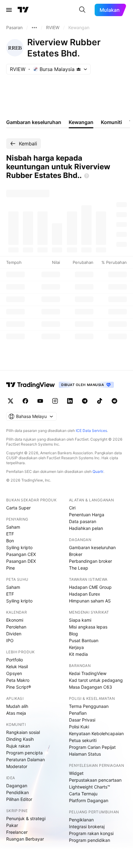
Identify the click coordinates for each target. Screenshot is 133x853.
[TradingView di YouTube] (40, 401)
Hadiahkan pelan (86, 528)
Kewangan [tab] (81, 122)
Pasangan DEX (21, 561)
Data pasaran (82, 521)
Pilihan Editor (19, 799)
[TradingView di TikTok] (99, 401)
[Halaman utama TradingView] (30, 384)
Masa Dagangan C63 (90, 687)
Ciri (72, 507)
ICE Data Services (91, 430)
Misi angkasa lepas (88, 626)
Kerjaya (76, 647)
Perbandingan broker (90, 561)
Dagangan (16, 785)
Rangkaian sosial (23, 732)
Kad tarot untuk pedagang (96, 680)
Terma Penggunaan (89, 706)
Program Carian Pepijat (92, 747)
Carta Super (18, 507)
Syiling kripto (19, 547)
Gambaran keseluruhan (92, 547)
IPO (10, 640)
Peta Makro (17, 680)
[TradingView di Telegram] (84, 401)
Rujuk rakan (18, 746)
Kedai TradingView (87, 673)
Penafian (78, 713)
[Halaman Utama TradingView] (23, 10)
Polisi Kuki (79, 726)
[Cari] (82, 10)
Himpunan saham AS (90, 600)
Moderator (16, 766)
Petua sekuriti (83, 740)
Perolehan (16, 626)
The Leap (78, 568)
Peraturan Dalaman (25, 759)
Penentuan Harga (86, 514)
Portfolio (14, 659)
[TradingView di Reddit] (114, 401)
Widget (76, 773)
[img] (78, 69)
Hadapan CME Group (90, 587)
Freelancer (17, 832)
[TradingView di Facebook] (25, 401)
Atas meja (16, 713)
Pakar (12, 825)
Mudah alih (17, 706)
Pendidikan (17, 792)
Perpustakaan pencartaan (95, 780)
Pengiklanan (81, 819)
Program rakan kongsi (91, 833)
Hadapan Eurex (84, 594)
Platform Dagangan (88, 800)
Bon (10, 540)
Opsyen (14, 673)
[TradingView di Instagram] (55, 401)
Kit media (78, 654)
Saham (13, 527)
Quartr (97, 471)
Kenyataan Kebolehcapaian (96, 733)
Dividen (13, 633)
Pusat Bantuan (83, 640)
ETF (10, 533)
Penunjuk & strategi (25, 818)
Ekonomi (14, 620)
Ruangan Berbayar (25, 839)
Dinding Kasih (20, 739)
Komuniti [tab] (111, 122)
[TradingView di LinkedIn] (70, 401)
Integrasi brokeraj (87, 826)
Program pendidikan (89, 840)
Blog (73, 633)
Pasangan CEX (21, 554)
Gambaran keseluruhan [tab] (33, 122)
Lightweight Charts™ (89, 786)
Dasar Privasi (82, 719)
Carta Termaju (83, 793)
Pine (10, 568)
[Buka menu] (9, 10)
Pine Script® (18, 687)
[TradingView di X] (10, 401)
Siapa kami (80, 620)
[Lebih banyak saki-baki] (34, 27)
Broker (75, 554)
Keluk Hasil (17, 666)
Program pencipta (24, 752)
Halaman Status (85, 754)
